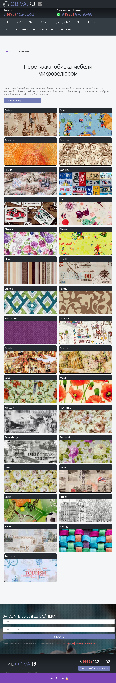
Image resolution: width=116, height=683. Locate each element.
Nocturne (65, 407)
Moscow (9, 407)
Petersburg (11, 437)
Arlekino (10, 140)
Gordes (9, 348)
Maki (63, 378)
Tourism (10, 556)
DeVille (64, 259)
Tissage (64, 526)
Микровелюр (15, 100)
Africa (8, 110)
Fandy (63, 288)
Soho (63, 467)
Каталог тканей (17, 29)
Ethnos (9, 288)
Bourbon (65, 140)
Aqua (63, 110)
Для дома (63, 22)
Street (63, 496)
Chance (9, 229)
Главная (7, 51)
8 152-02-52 (19, 14)
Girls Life (65, 318)
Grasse (64, 348)
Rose (7, 467)
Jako (7, 378)
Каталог (16, 51)
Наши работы (43, 29)
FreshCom (11, 318)
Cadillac (64, 170)
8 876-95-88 (77, 14)
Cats (62, 199)
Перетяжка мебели (20, 22)
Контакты (64, 29)
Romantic (65, 437)
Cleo (7, 259)
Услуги (45, 22)
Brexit (8, 170)
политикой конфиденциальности (76, 643)
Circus (63, 229)
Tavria (8, 526)
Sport (8, 496)
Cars (7, 199)
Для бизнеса (86, 22)
